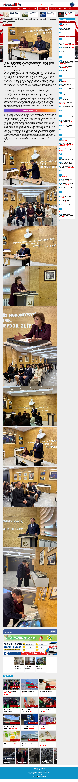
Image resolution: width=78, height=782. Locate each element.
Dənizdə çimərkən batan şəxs (66, 57)
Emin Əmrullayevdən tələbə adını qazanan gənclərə (65, 149)
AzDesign (36, 776)
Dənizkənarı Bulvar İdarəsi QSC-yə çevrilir (66, 188)
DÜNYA (24, 8)
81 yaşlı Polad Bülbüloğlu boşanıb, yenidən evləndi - (66, 116)
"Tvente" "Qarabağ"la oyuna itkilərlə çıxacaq (65, 154)
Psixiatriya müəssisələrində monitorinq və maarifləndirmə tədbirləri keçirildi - (66, 111)
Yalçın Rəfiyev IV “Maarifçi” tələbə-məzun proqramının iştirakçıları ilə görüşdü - (65, 130)
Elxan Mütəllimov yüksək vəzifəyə (66, 107)
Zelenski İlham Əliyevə (65, 205)
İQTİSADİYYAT (12, 8)
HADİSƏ (60, 8)
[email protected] (42, 771)
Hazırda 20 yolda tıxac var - (66, 135)
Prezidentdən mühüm (65, 192)
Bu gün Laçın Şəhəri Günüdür (65, 33)
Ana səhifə (5, 1)
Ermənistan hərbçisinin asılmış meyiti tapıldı (66, 99)
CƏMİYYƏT (40, 8)
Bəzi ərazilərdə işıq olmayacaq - (66, 44)
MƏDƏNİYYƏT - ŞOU (53, 8)
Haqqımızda (14, 1)
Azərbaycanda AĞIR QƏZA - (66, 89)
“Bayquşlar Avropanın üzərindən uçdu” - (65, 93)
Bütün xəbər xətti (62, 221)
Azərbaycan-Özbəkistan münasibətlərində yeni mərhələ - (66, 62)
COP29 (70, 8)
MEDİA (65, 8)
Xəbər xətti (10, 1)
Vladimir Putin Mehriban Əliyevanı (66, 81)
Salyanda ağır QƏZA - (66, 48)
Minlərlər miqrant (64, 201)
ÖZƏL (29, 8)
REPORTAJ (34, 8)
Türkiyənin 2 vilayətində (66, 39)
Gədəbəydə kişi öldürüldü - (66, 76)
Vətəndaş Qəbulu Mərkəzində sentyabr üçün (66, 121)
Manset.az (6, 70)
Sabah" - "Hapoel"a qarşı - (66, 103)
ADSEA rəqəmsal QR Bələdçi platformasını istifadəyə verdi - (66, 215)
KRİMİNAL (19, 8)
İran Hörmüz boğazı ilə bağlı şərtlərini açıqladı (65, 126)
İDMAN (46, 8)
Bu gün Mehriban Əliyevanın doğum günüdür (65, 29)
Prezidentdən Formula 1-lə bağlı (66, 176)
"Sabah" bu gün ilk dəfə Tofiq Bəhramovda (66, 210)
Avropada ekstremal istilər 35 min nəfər (66, 180)
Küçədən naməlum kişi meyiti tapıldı (65, 85)
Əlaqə (19, 1)
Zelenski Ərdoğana (65, 197)
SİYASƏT (6, 8)
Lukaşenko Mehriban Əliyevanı (65, 67)
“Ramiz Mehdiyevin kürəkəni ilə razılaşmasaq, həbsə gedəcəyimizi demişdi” (66, 71)
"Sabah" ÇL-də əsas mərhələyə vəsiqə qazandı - (65, 52)
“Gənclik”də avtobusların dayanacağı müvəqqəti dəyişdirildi (66, 163)
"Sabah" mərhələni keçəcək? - (66, 144)
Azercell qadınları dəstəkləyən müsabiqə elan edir (66, 159)
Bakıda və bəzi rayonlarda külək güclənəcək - (66, 167)
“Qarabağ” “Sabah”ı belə (66, 25)
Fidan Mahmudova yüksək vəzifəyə (66, 140)
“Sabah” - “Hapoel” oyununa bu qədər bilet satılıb (65, 171)
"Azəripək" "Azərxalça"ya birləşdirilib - (66, 184)
